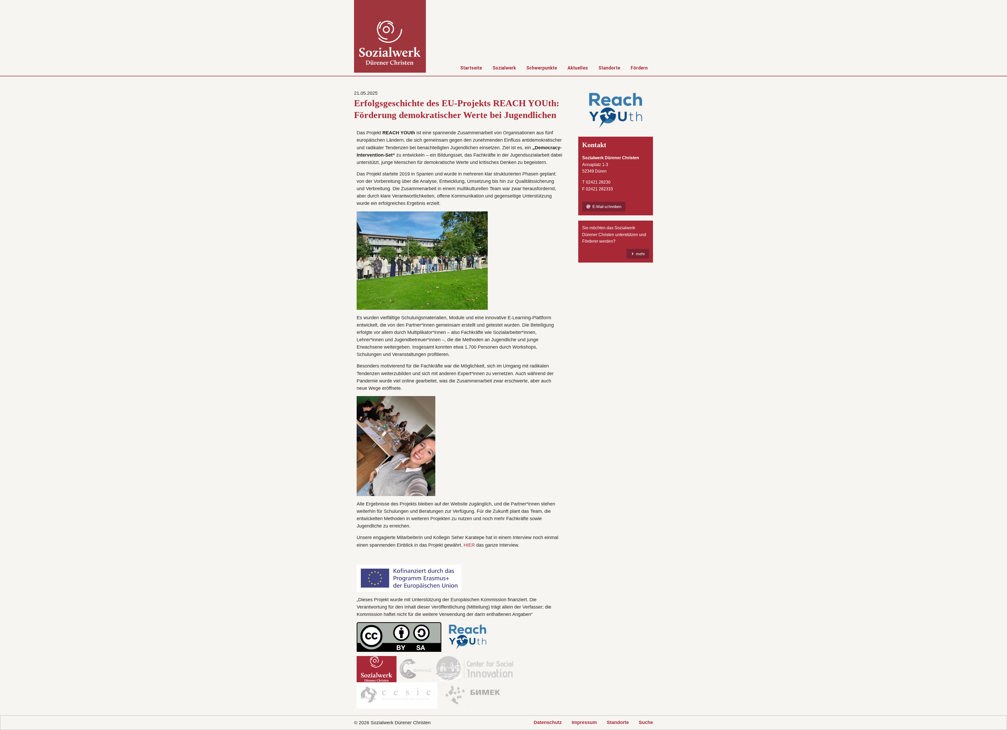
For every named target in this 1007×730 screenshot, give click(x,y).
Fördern (639, 68)
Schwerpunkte (541, 68)
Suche (646, 722)
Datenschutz (548, 722)
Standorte (609, 68)
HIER (469, 545)
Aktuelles (577, 68)
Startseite (471, 68)
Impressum (584, 722)
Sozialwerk (504, 68)
